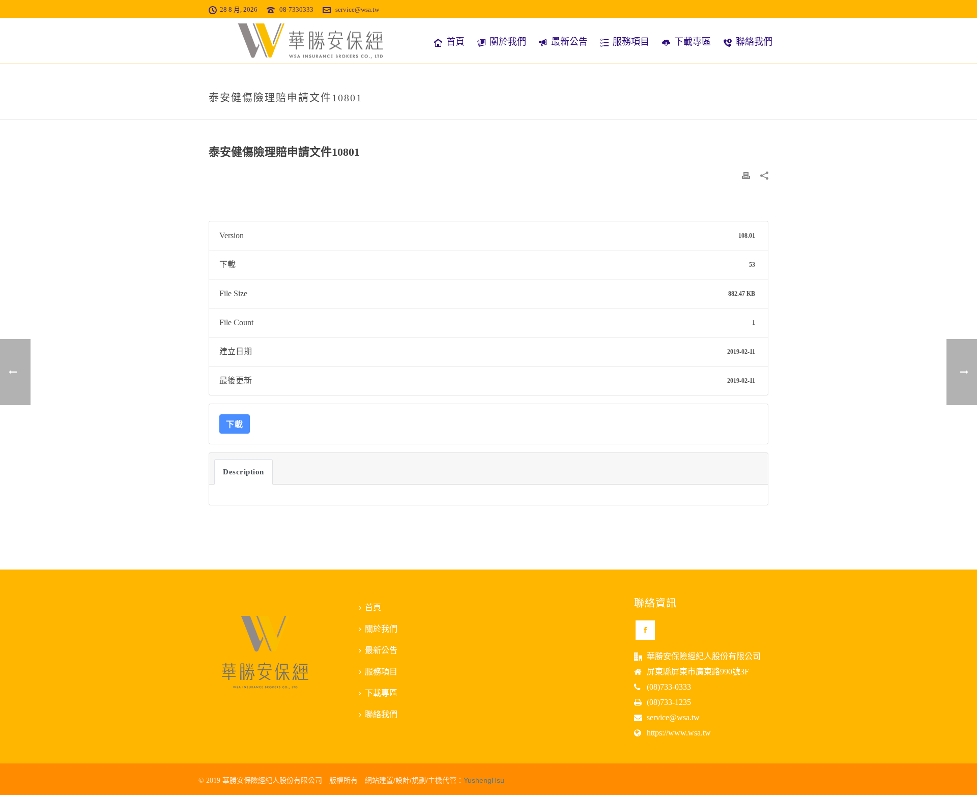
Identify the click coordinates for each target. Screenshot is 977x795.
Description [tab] (243, 472)
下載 (234, 424)
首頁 (455, 42)
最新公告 (569, 42)
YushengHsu (484, 780)
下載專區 (692, 42)
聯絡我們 (754, 42)
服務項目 (631, 42)
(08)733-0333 (669, 687)
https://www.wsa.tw (679, 732)
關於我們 (508, 42)
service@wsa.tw (357, 9)
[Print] (746, 175)
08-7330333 (296, 9)
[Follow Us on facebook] (645, 630)
